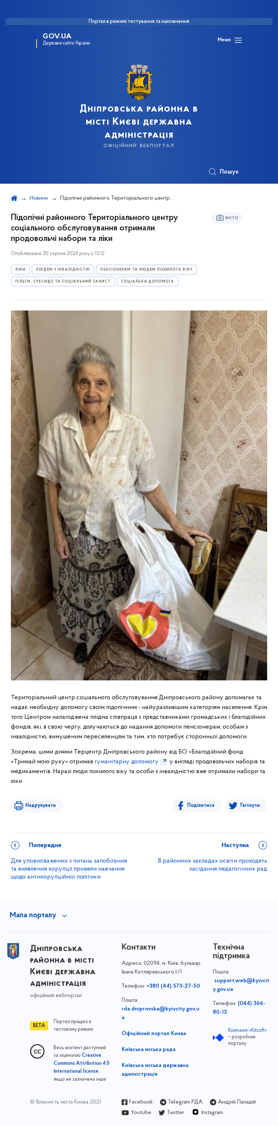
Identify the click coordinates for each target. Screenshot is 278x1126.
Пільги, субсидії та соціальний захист (63, 282)
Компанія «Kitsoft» (247, 1030)
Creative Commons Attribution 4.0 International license (81, 1063)
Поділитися (200, 805)
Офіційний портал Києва (154, 1034)
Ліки (20, 270)
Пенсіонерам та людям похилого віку (146, 270)
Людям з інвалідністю (63, 270)
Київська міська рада (149, 1049)
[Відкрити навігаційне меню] (238, 40)
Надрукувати (40, 805)
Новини (39, 198)
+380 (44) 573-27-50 (173, 986)
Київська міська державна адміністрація (155, 1070)
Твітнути (250, 805)
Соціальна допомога (147, 282)
